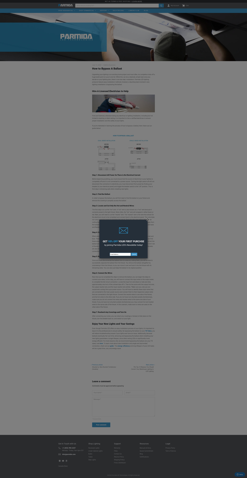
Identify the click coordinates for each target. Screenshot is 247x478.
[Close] (147, 219)
